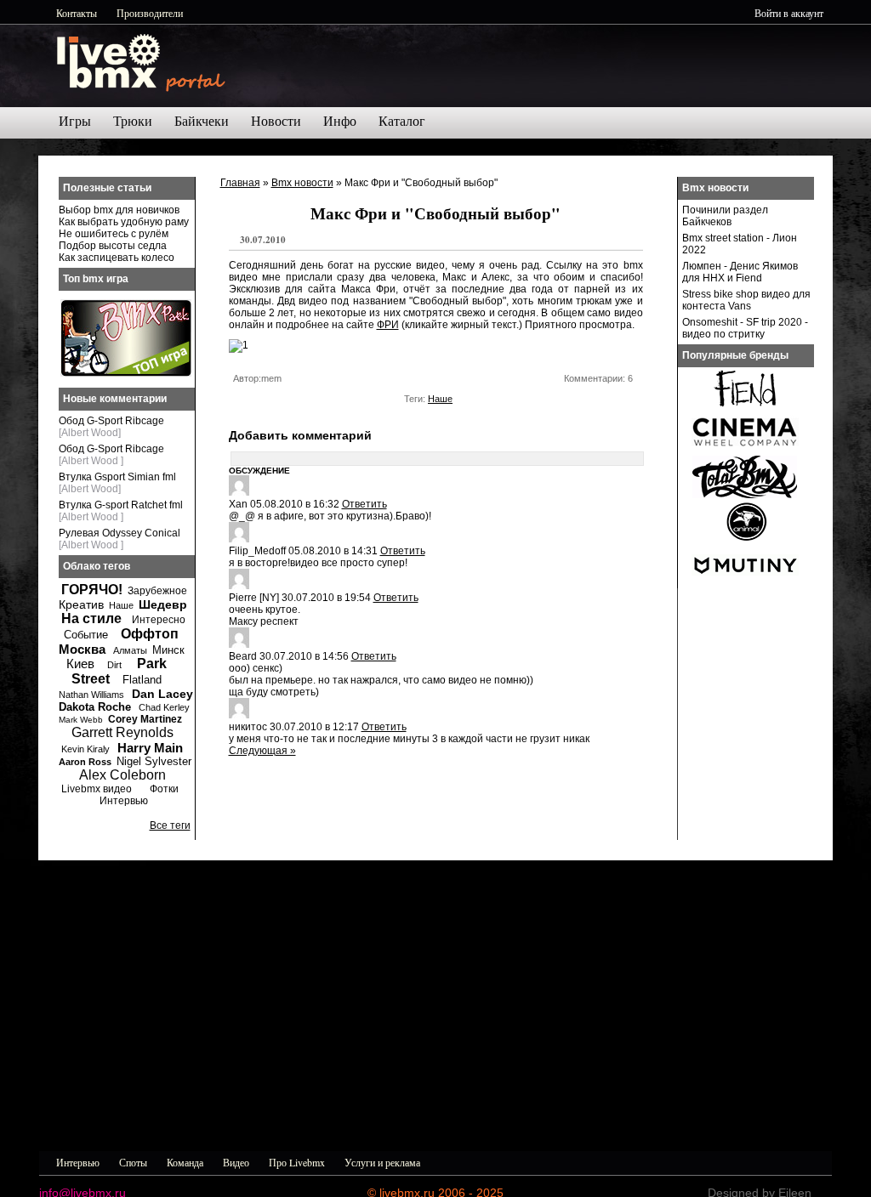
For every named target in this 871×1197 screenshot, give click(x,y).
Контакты (76, 13)
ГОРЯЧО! (91, 589)
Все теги (170, 825)
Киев (80, 663)
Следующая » (262, 751)
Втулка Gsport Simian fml (117, 477)
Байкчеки (201, 121)
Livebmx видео (96, 789)
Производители (150, 13)
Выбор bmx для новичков (119, 210)
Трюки (132, 121)
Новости (276, 121)
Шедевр (163, 604)
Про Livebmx (297, 1162)
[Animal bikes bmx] (745, 539)
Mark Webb (81, 719)
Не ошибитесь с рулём (113, 234)
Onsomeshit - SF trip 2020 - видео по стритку (745, 328)
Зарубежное (157, 591)
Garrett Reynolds (122, 732)
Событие (86, 634)
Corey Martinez (145, 719)
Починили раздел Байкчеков (725, 216)
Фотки (164, 789)
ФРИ (388, 325)
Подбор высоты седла (113, 246)
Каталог (402, 121)
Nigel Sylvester (154, 761)
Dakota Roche (95, 707)
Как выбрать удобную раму (124, 222)
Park (152, 663)
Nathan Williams (91, 694)
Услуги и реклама (382, 1162)
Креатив (81, 604)
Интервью (124, 801)
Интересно (158, 620)
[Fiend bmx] (745, 406)
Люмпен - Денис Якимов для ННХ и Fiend (740, 272)
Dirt (114, 665)
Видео (236, 1162)
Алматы (130, 650)
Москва (82, 649)
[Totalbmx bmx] (745, 495)
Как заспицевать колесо (116, 258)
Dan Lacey (162, 694)
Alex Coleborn (122, 775)
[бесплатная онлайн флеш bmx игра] (125, 373)
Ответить (364, 504)
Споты (133, 1162)
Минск (168, 650)
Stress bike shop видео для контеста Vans (746, 300)
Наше (440, 399)
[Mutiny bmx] (745, 583)
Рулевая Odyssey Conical (119, 533)
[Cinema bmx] (745, 451)
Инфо (339, 121)
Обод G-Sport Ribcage (111, 421)
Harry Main (150, 747)
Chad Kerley (164, 707)
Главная (240, 183)
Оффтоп (150, 634)
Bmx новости (302, 183)
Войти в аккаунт (788, 13)
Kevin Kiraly (85, 749)
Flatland (142, 679)
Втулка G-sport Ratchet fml (121, 505)
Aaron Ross (85, 762)
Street (90, 679)
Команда (185, 1162)
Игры (75, 121)
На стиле (91, 618)
